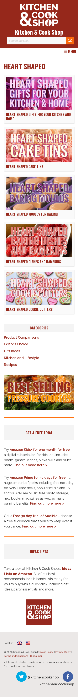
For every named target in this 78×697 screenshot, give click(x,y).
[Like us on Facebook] (68, 676)
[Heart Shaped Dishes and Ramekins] (39, 256)
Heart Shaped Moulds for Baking (32, 214)
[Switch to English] (28, 643)
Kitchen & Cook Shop (39, 32)
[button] (39, 392)
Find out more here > (30, 465)
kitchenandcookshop (57, 684)
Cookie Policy (45, 652)
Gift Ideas (12, 351)
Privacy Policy (63, 652)
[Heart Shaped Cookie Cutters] (39, 304)
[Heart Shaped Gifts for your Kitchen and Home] (39, 109)
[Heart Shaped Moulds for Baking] (39, 209)
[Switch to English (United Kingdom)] (19, 643)
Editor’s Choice (16, 344)
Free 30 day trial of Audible (35, 516)
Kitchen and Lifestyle (21, 358)
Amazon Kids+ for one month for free (40, 450)
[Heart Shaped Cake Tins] (39, 161)
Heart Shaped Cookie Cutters (29, 309)
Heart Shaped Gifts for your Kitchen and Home (38, 116)
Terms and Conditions (16, 655)
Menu (71, 52)
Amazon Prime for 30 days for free (38, 478)
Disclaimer (36, 655)
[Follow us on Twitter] (21, 676)
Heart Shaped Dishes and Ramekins (33, 261)
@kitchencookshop (43, 677)
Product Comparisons (21, 337)
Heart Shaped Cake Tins (24, 166)
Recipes (10, 365)
